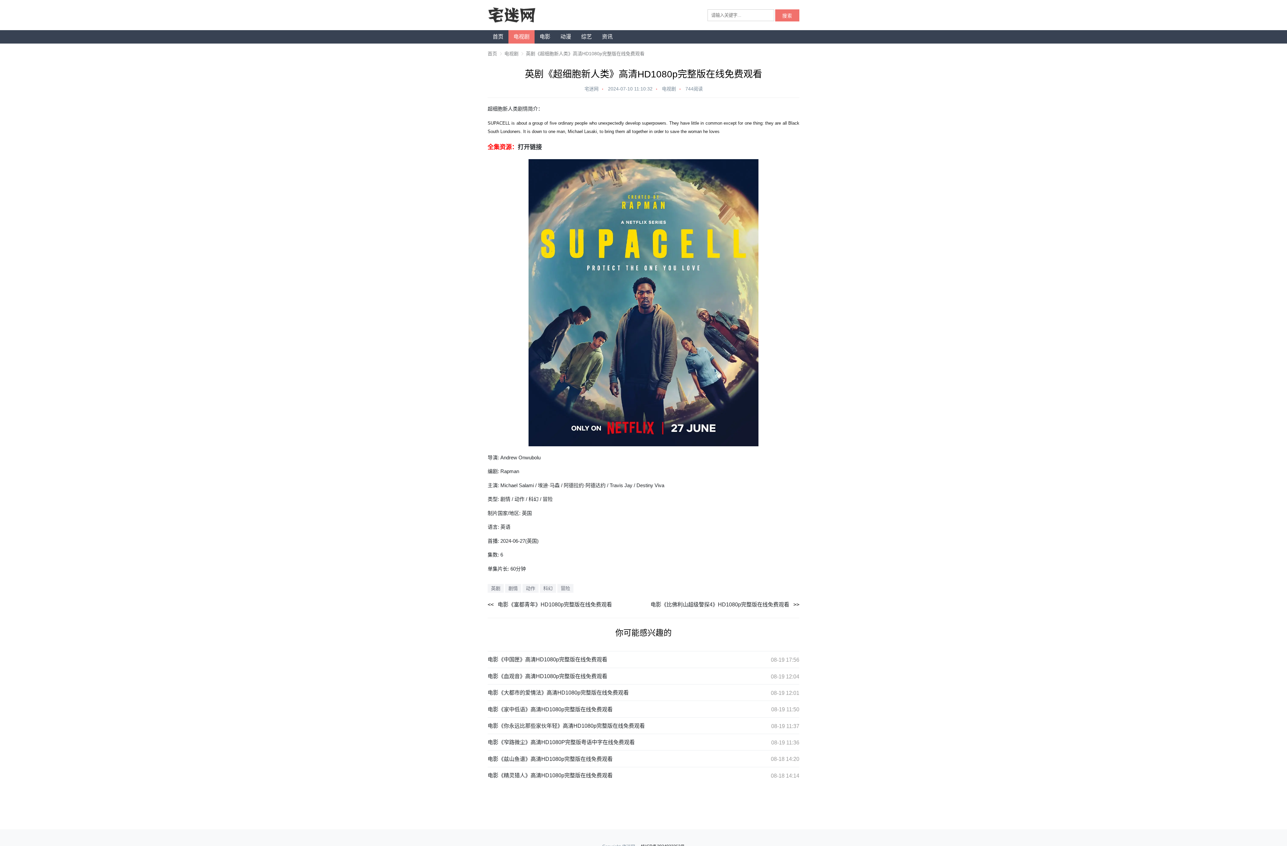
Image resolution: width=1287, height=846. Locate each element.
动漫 (565, 37)
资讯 (607, 37)
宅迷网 (592, 88)
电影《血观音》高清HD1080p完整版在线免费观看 (547, 676)
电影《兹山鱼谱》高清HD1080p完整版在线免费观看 (550, 759)
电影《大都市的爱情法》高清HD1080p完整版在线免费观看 (558, 693)
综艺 (586, 37)
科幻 (548, 588)
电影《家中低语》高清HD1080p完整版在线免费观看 (550, 709)
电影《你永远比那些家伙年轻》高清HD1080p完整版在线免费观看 (566, 726)
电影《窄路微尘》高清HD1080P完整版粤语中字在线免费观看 (561, 742)
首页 (498, 37)
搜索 (787, 15)
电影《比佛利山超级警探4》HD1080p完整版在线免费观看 (720, 604)
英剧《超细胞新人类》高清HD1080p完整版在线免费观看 (585, 53)
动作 (530, 588)
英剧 (495, 588)
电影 (545, 37)
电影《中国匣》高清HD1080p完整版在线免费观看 (547, 659)
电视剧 (521, 37)
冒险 (565, 588)
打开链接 (530, 147)
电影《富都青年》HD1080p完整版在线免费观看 (555, 604)
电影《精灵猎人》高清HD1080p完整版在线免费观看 (550, 775)
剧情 (513, 588)
